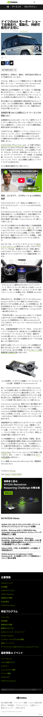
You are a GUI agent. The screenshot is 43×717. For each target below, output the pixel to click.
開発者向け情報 (6, 625)
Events (7, 474)
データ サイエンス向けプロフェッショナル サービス (20, 647)
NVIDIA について (7, 583)
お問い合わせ (20, 708)
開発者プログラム (7, 628)
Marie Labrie (24, 31)
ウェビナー (5, 666)
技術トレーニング (7, 643)
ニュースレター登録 (8, 670)
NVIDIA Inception (7, 636)
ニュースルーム (6, 659)
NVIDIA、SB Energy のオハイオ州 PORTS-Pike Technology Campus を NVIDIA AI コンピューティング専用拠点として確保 (22, 532)
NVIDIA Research (7, 594)
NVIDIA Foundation (8, 605)
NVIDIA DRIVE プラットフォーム (12, 145)
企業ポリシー (35, 705)
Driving (12, 471)
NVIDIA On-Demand (8, 681)
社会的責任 (5, 602)
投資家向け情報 (6, 598)
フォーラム (5, 617)
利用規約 (11, 705)
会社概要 (4, 587)
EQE (29, 228)
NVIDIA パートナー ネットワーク (13, 632)
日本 (40, 715)
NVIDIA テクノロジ (7, 590)
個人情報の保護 (6, 703)
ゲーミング (16, 7)
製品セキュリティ (7, 708)
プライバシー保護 (20, 703)
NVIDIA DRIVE (6, 452)
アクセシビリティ (22, 705)
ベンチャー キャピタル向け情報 (12, 639)
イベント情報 (6, 673)
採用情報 (4, 621)
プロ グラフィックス (32, 7)
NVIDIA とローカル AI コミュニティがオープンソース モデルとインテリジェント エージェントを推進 (21, 525)
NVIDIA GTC (5, 677)
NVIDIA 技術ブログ (8, 662)
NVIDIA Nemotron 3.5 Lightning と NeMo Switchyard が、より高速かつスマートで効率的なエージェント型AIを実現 (21, 556)
